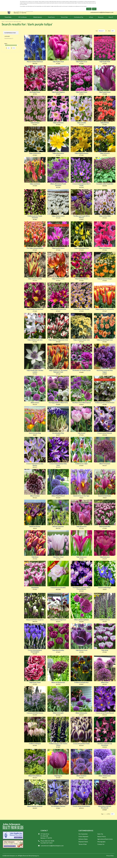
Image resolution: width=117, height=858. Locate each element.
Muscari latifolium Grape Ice (35, 619)
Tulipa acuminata (35, 184)
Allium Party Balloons (34, 776)
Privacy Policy (110, 855)
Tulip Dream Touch (35, 682)
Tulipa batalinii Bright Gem (105, 340)
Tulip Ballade (35, 587)
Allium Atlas (104, 682)
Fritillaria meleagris (35, 743)
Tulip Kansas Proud (81, 650)
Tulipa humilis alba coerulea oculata (35, 371)
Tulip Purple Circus (81, 61)
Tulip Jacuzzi (81, 433)
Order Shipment (83, 836)
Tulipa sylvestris (105, 153)
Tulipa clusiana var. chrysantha (104, 309)
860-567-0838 (49, 841)
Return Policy (101, 836)
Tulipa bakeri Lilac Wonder (81, 309)
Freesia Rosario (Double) (58, 587)
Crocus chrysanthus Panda (81, 743)
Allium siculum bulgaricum (58, 619)
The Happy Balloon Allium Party (58, 402)
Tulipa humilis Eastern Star (58, 309)
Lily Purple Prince (35, 92)
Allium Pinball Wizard (58, 496)
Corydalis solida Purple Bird (104, 184)
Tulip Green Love (81, 557)
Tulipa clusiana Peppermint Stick (58, 340)
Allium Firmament (104, 463)
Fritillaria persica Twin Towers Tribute (58, 744)
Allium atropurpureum (58, 682)
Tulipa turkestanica (35, 153)
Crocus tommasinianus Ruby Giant (58, 464)
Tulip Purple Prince (81, 92)
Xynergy (34, 855)
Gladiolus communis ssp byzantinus (104, 744)
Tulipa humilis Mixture (81, 278)
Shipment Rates (83, 841)
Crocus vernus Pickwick (104, 433)
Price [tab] (5, 43)
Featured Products (8, 38)
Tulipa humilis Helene (58, 248)
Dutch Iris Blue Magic (104, 587)
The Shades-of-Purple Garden (81, 370)
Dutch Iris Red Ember (104, 496)
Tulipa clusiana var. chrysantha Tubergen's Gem (58, 371)
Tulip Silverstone (81, 526)
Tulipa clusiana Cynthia (35, 278)
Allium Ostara (35, 402)
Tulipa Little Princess (58, 278)
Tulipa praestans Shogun (104, 278)
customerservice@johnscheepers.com (101, 12)
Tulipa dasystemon (58, 153)
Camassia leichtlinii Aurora (35, 713)
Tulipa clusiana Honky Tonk (81, 340)
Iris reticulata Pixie (58, 433)
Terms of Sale (82, 844)
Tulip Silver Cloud (58, 557)
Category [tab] (7, 36)
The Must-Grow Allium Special (81, 402)
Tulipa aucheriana (58, 122)
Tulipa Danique (34, 122)
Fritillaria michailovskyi (81, 682)
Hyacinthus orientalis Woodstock (104, 807)
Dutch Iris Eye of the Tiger (81, 496)
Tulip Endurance (105, 557)
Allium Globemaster (105, 776)
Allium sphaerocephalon (81, 619)
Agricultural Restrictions (105, 839)
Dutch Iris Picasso (34, 526)
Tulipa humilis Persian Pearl (35, 309)
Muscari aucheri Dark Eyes (35, 61)
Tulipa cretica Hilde (105, 216)
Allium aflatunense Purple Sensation (58, 184)
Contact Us (100, 844)
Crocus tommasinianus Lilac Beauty (34, 464)
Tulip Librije (104, 650)
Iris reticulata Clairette (58, 806)
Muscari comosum (58, 526)
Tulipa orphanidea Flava (81, 248)
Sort (97, 30)
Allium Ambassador (81, 713)
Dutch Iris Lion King (35, 433)
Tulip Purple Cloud (58, 61)
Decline (94, 8)
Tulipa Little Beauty (105, 248)
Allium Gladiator (81, 776)
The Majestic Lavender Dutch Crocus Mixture (81, 588)
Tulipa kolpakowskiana (81, 153)
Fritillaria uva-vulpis (81, 463)
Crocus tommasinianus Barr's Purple (81, 184)
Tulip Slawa (34, 557)
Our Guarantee (83, 834)
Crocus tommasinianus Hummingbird (35, 651)
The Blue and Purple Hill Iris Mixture (81, 216)
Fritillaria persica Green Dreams (104, 402)
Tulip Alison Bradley (58, 650)
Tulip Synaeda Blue (104, 526)
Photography (101, 841)
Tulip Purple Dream (104, 92)
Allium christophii (58, 713)
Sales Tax (100, 834)
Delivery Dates (83, 839)
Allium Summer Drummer (35, 806)
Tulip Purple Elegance (58, 92)
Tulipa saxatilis (81, 122)
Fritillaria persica (105, 619)
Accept (89, 8)
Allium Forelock (35, 496)
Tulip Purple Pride (104, 61)
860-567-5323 (47, 843)
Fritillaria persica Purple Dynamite (35, 216)
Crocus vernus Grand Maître (81, 806)
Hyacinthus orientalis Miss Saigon (105, 371)
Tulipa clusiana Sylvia (58, 216)
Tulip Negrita (58, 776)
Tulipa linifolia (104, 122)
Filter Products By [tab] (10, 32)
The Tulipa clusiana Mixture (35, 248)
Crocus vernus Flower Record (105, 713)
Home (3, 21)
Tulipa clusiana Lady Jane (35, 340)
